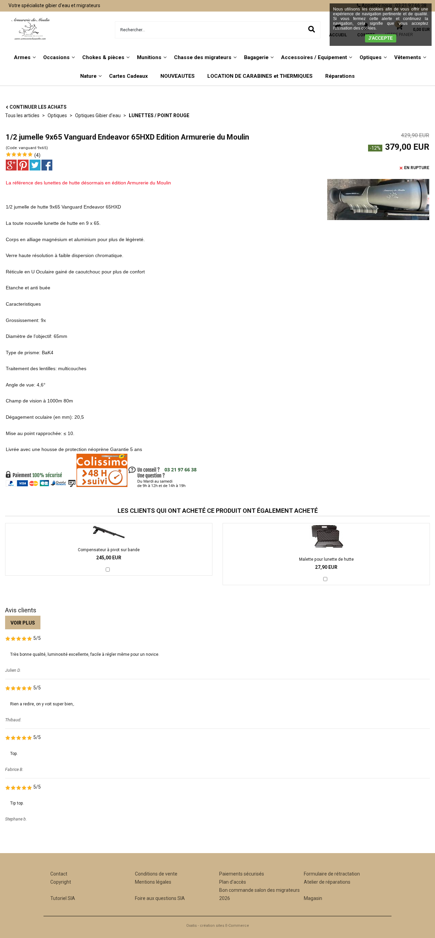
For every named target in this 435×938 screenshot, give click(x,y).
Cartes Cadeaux (128, 76)
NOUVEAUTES (177, 76)
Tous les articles (22, 115)
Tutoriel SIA (62, 898)
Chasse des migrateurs (202, 57)
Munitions (149, 57)
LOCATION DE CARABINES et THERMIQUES (260, 76)
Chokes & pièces (103, 57)
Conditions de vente (156, 874)
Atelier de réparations (327, 882)
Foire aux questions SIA (160, 898)
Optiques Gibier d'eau (98, 115)
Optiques (371, 57)
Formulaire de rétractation (332, 874)
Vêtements (407, 57)
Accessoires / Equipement (314, 57)
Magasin (313, 898)
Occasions (56, 57)
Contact (58, 874)
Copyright (60, 882)
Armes (22, 57)
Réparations (340, 76)
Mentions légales (153, 882)
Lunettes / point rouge (159, 115)
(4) (37, 155)
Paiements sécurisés (241, 874)
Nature (88, 76)
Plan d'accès (232, 882)
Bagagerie (256, 57)
